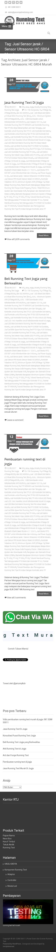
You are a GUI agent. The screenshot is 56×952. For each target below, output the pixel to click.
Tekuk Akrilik (8, 844)
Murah (36, 107)
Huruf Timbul (9, 841)
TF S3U (21, 197)
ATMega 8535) (10, 113)
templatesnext (8, 946)
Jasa (27, 107)
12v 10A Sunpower (31, 110)
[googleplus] (17, 3)
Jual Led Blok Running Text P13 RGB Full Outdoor (29, 146)
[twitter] (9, 3)
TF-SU (27, 197)
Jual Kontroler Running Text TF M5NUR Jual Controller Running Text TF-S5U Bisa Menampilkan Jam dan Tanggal (26, 125)
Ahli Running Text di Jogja (14, 749)
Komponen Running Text (16, 870)
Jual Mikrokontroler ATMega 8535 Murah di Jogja (23, 167)
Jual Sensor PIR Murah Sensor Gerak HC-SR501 (22, 179)
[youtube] (21, 3)
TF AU (15, 197)
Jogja (32, 107)
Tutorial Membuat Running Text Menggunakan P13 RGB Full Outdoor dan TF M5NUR (27, 203)
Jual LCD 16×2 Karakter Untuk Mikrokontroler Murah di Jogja (27, 140)
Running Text (45, 107)
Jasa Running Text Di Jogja (24, 102)
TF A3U (9, 197)
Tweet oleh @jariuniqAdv (14, 683)
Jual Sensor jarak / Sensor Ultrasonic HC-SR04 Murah (30, 176)
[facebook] (6, 3)
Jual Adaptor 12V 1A (34, 122)
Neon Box (7, 838)
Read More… (44, 235)
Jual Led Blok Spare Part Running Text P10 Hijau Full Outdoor (27, 149)
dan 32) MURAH (23, 113)
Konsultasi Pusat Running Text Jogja (19, 735)
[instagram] (13, 3)
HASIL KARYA (11, 864)
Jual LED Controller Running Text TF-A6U (19, 152)
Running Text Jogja (11, 110)
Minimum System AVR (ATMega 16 (31, 182)
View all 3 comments (16, 597)
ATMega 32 (46, 110)
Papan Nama (9, 835)
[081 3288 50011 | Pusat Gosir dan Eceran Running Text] (22, 20)
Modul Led (12, 886)
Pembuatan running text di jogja (17, 762)
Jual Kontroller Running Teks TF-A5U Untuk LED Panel (30, 137)
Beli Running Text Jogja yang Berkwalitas (21, 742)
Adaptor (11, 874)
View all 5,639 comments (18, 239)
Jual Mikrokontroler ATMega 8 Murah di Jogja (34, 164)
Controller (11, 880)
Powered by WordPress (12, 944)
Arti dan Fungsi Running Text (16, 755)
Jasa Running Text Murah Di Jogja (18, 768)
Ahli (22, 107)
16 (40, 110)
